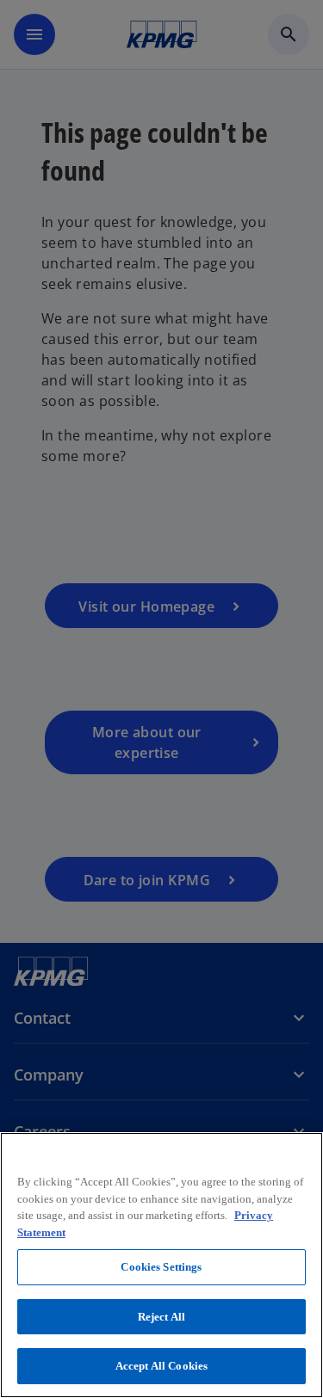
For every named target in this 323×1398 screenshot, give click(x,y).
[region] (161, 1265)
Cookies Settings (161, 1266)
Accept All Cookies (161, 1365)
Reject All (161, 1316)
